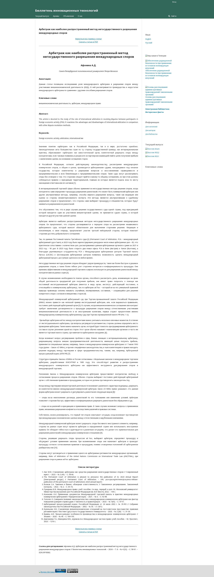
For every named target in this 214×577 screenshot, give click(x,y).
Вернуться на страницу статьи (88, 39)
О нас (80, 16)
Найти (173, 16)
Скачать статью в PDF (88, 42)
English (148, 39)
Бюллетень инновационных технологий (66, 10)
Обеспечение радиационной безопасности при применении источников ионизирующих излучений (158, 74)
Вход (174, 2)
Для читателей (151, 127)
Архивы (56, 16)
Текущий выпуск (42, 16)
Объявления (68, 16)
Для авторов (150, 130)
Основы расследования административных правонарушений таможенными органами (158, 101)
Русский (148, 43)
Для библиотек (151, 134)
